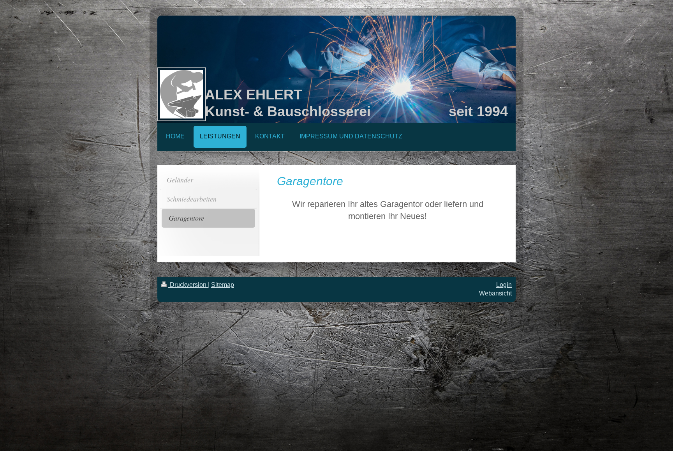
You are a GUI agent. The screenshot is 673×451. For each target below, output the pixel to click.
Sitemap (222, 284)
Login (504, 284)
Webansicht (495, 293)
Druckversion (188, 284)
